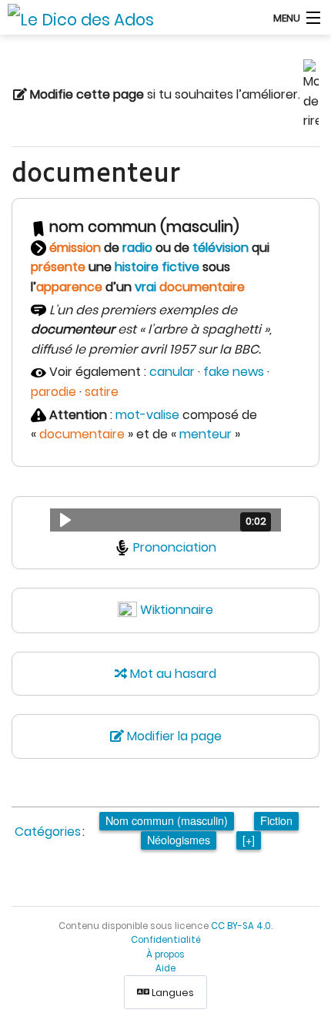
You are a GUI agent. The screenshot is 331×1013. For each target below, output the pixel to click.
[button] (165, 520)
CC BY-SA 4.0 (241, 926)
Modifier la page (173, 736)
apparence (69, 287)
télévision (220, 248)
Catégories (48, 831)
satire (102, 392)
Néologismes (178, 839)
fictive (180, 267)
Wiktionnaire (176, 610)
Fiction (276, 820)
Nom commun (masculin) (166, 820)
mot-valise (147, 415)
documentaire (202, 287)
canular (172, 372)
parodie (53, 392)
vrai (145, 287)
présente (58, 267)
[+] (248, 839)
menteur (205, 434)
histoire (137, 267)
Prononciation (174, 547)
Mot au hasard (171, 674)
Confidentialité (166, 940)
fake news (233, 372)
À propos (165, 954)
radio (137, 248)
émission (75, 248)
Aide (165, 968)
